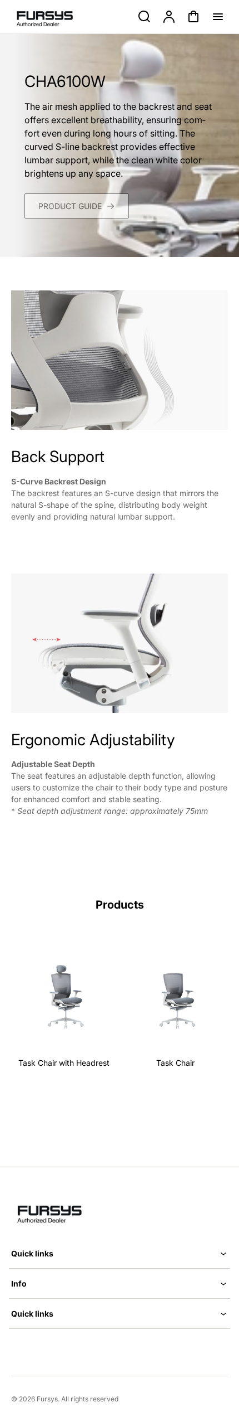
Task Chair (175, 1062)
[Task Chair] (175, 995)
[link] (76, 206)
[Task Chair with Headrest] (63, 995)
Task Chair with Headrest (63, 1062)
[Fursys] (55, 1211)
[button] (119, 1253)
